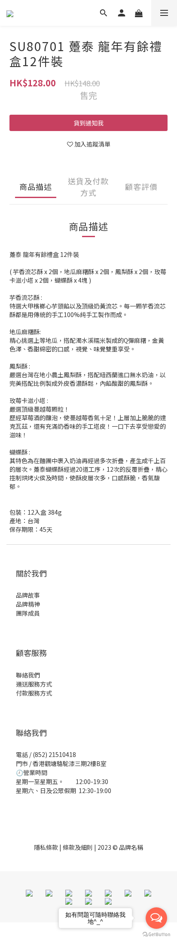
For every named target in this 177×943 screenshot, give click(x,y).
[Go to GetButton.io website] (156, 934)
